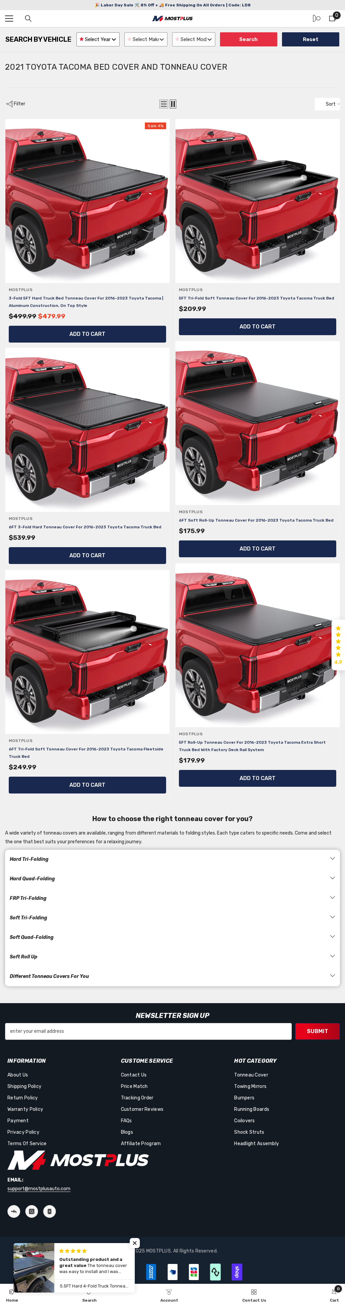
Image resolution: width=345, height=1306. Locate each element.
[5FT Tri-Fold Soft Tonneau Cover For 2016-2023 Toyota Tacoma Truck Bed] (258, 201)
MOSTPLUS (20, 289)
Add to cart (87, 334)
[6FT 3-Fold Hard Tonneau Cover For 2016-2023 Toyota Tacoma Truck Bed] (87, 430)
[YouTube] (49, 1211)
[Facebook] (13, 1211)
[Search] (28, 18)
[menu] (9, 18)
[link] (89, 1295)
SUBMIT (317, 1031)
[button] (163, 104)
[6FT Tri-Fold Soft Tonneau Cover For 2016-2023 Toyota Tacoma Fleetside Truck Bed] (87, 652)
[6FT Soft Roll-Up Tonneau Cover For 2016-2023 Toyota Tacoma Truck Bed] (258, 423)
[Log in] (316, 18)
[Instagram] (31, 1211)
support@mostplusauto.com (38, 1189)
